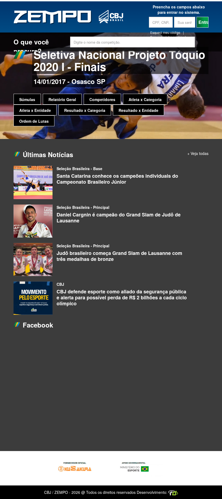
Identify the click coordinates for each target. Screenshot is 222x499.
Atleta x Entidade (35, 110)
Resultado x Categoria (84, 110)
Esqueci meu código (165, 32)
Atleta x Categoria (145, 99)
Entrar (203, 22)
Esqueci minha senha (166, 37)
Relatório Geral (62, 99)
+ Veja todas (197, 153)
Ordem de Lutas (34, 121)
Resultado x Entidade (138, 110)
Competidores (102, 99)
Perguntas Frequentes (166, 41)
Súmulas (27, 99)
